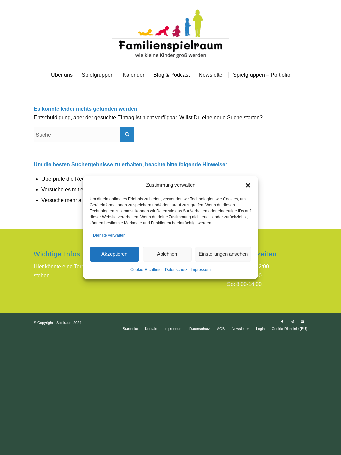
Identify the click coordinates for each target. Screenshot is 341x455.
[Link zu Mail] (302, 322)
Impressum (201, 269)
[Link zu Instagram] (292, 322)
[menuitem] (62, 75)
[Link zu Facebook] (282, 322)
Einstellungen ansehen (223, 254)
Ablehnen (167, 254)
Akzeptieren (114, 254)
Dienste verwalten (109, 235)
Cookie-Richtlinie (146, 269)
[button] (248, 185)
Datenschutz (176, 269)
